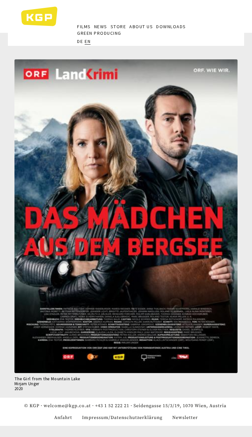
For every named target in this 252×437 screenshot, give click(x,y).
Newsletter (185, 418)
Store (118, 27)
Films (84, 27)
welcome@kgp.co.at (67, 406)
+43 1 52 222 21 (112, 406)
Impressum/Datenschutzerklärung (122, 418)
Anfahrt (63, 418)
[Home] (42, 16)
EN (88, 41)
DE (80, 41)
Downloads (171, 27)
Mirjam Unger (26, 384)
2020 (18, 388)
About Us (141, 27)
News (100, 27)
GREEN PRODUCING (99, 33)
